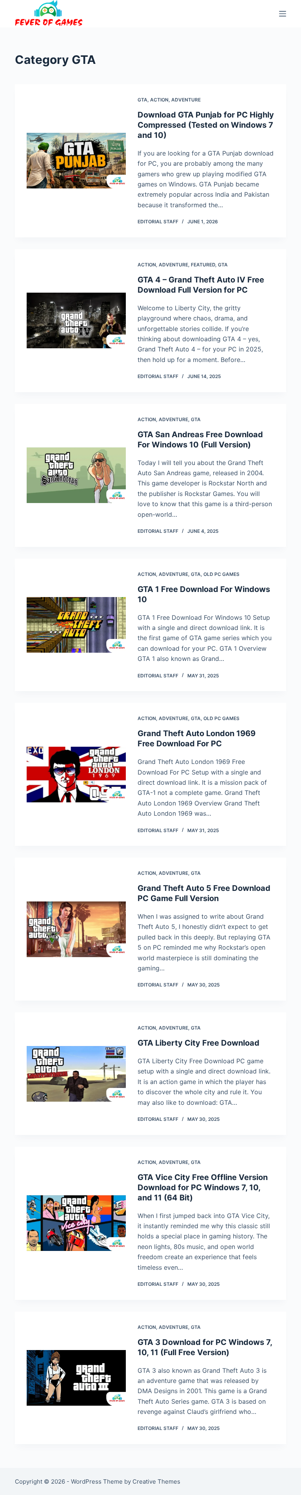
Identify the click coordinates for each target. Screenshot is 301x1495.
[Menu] (282, 13)
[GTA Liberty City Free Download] (76, 1074)
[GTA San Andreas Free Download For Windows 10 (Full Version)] (76, 475)
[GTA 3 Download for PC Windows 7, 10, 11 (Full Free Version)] (76, 1378)
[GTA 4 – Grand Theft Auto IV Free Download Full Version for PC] (76, 320)
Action (159, 100)
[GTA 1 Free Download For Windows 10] (76, 625)
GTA (142, 100)
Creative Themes (156, 1481)
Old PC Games (221, 574)
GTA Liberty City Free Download (198, 1043)
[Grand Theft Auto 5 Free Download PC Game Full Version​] (76, 929)
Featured (203, 265)
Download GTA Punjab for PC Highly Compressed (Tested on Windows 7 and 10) (206, 125)
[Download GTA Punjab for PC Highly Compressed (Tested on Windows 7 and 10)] (76, 160)
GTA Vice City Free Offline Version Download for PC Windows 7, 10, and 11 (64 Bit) (203, 1187)
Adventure (186, 100)
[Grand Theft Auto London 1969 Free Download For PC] (76, 774)
